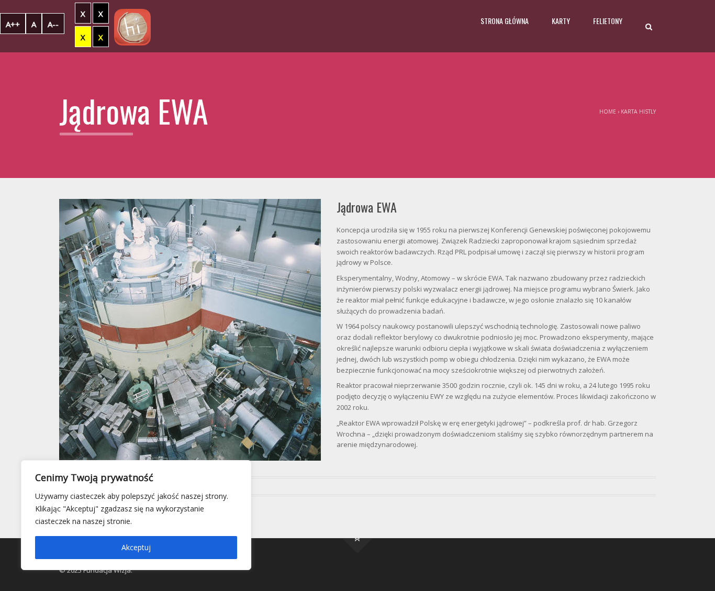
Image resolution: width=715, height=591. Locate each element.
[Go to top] (358, 538)
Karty (561, 20)
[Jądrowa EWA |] (132, 26)
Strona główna (505, 20)
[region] (136, 515)
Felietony (607, 20)
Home (607, 111)
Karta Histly (638, 111)
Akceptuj (136, 547)
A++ (13, 24)
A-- (53, 24)
